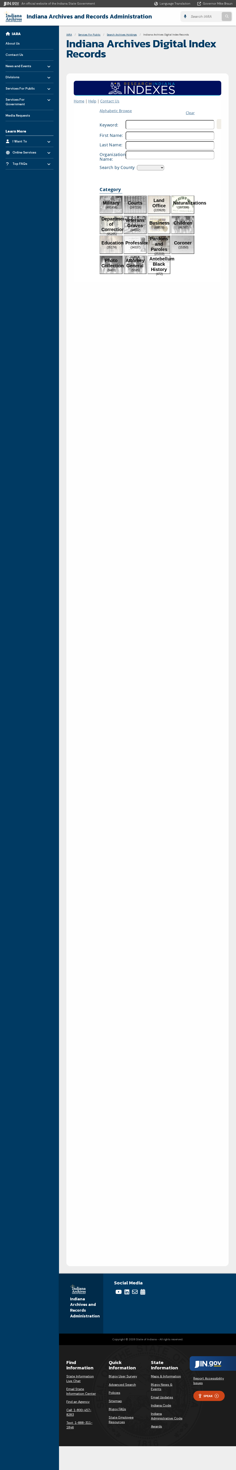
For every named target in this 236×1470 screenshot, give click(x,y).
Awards (156, 1426)
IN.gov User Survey (123, 1376)
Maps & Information (166, 1376)
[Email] (135, 1292)
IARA (16, 33)
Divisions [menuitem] (19, 76)
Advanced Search (122, 1385)
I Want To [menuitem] (25, 140)
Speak (208, 1396)
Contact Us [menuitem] (14, 55)
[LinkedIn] (126, 1292)
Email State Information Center (81, 1391)
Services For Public (89, 34)
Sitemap (115, 1401)
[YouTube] (118, 1292)
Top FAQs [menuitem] (25, 162)
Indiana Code (161, 1405)
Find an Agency (78, 1402)
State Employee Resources (121, 1419)
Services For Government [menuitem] (19, 100)
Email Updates (162, 1397)
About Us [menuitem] (13, 43)
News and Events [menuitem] (19, 65)
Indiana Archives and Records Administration (89, 16)
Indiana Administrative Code (167, 1416)
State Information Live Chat (80, 1378)
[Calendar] (142, 1292)
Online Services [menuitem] (25, 151)
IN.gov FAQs (117, 1409)
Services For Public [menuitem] (20, 87)
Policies (114, 1393)
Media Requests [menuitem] (18, 115)
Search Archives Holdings (122, 34)
